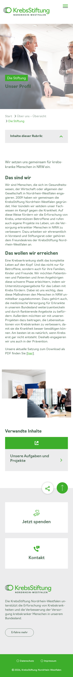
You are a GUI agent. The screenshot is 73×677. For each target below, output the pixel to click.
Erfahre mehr (19, 632)
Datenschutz (27, 661)
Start (8, 116)
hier (30, 353)
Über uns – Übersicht (31, 116)
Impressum (50, 661)
